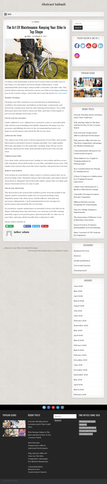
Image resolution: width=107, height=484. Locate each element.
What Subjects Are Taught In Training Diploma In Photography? (86, 161)
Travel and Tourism (82, 266)
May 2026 (78, 291)
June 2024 (78, 316)
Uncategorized (80, 271)
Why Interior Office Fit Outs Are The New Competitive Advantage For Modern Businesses (88, 143)
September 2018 (81, 375)
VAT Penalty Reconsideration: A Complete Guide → (49, 251)
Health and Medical (82, 261)
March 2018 (79, 390)
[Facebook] (48, 407)
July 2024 (78, 311)
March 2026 (79, 301)
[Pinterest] (53, 407)
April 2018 (78, 385)
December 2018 (80, 370)
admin (29, 36)
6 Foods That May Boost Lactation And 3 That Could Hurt (39, 424)
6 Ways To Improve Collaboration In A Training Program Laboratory (88, 179)
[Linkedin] (58, 407)
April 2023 (78, 335)
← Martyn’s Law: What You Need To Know (20, 248)
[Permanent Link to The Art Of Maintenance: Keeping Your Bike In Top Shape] (36, 59)
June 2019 (78, 365)
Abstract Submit (53, 4)
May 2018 (78, 380)
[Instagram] (62, 407)
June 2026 (78, 286)
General (36, 22)
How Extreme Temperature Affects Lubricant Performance (38, 445)
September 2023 (81, 325)
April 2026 (78, 296)
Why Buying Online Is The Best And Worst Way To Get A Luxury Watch (87, 125)
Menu (9, 14)
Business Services (81, 251)
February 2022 (80, 355)
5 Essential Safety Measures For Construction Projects (37, 469)
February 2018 (80, 395)
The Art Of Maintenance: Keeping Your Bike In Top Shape (36, 29)
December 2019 (80, 360)
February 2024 (80, 321)
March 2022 (79, 350)
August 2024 (79, 306)
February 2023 (80, 345)
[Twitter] (44, 407)
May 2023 (78, 330)
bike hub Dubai (60, 93)
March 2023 (79, 340)
